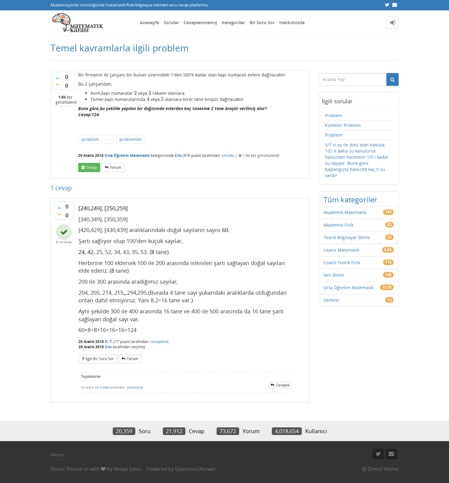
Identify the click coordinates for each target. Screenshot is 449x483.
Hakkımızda (292, 22)
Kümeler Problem (343, 125)
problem (90, 139)
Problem (333, 115)
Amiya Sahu (127, 469)
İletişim (57, 454)
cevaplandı (159, 341)
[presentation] (135, 93)
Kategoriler (233, 22)
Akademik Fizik (338, 225)
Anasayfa (149, 22)
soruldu (227, 155)
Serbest (331, 300)
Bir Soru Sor (262, 22)
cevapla (283, 385)
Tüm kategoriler (350, 199)
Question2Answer (195, 469)
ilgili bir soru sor (100, 358)
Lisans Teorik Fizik (341, 262)
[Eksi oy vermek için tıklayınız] (57, 84)
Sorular (171, 22)
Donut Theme (66, 469)
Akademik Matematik (344, 212)
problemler (130, 139)
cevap (91, 167)
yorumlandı (135, 387)
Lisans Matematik (341, 250)
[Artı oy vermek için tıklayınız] (57, 78)
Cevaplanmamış (200, 22)
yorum (115, 167)
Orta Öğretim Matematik (127, 155)
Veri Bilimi (333, 275)
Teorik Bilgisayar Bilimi (346, 237)
